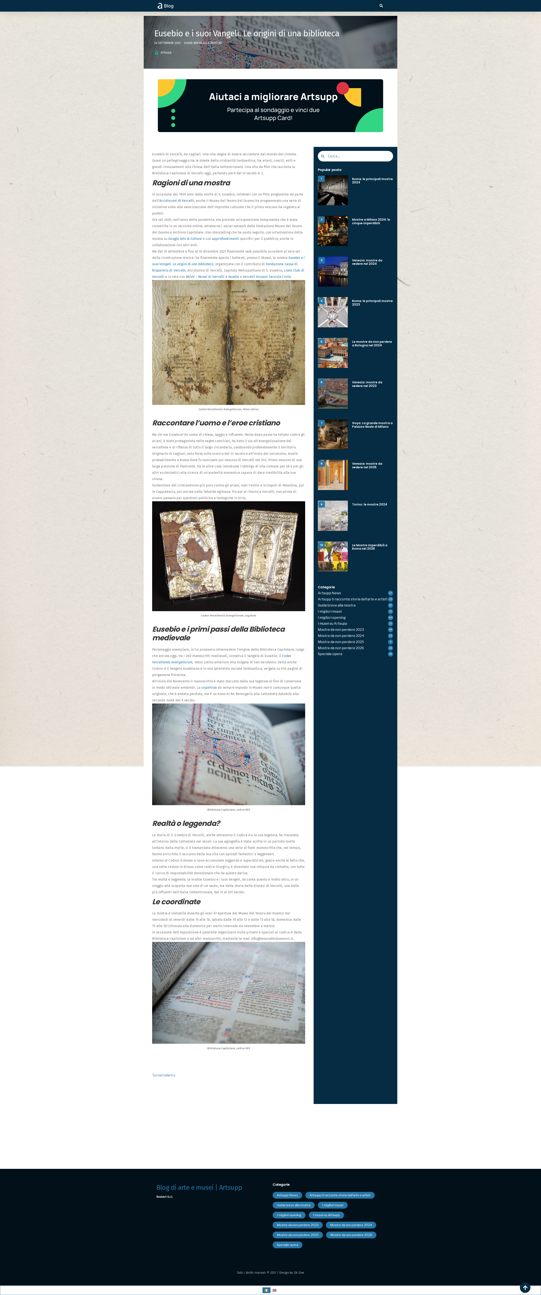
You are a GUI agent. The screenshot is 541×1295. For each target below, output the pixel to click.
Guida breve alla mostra (203, 43)
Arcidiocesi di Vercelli (176, 201)
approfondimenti (225, 239)
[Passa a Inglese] (274, 1290)
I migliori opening (332, 618)
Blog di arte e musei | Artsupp (199, 1187)
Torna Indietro (163, 1075)
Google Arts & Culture (185, 239)
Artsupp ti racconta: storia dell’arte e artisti (352, 599)
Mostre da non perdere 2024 (341, 636)
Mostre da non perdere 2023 (341, 630)
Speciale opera (330, 654)
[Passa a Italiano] (266, 1290)
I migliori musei (330, 611)
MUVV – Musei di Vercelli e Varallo (212, 277)
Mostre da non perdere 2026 (341, 648)
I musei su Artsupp (332, 624)
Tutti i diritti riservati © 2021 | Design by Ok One (270, 1273)
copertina (209, 688)
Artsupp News (329, 593)
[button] (381, 5)
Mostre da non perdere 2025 (341, 642)
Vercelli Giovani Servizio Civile (267, 277)
